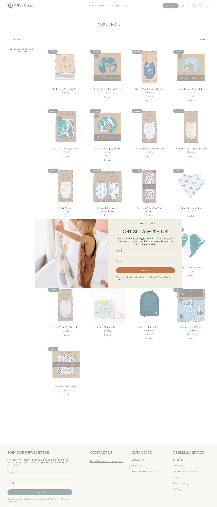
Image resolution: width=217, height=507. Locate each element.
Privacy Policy (162, 277)
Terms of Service (122, 279)
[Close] (177, 223)
